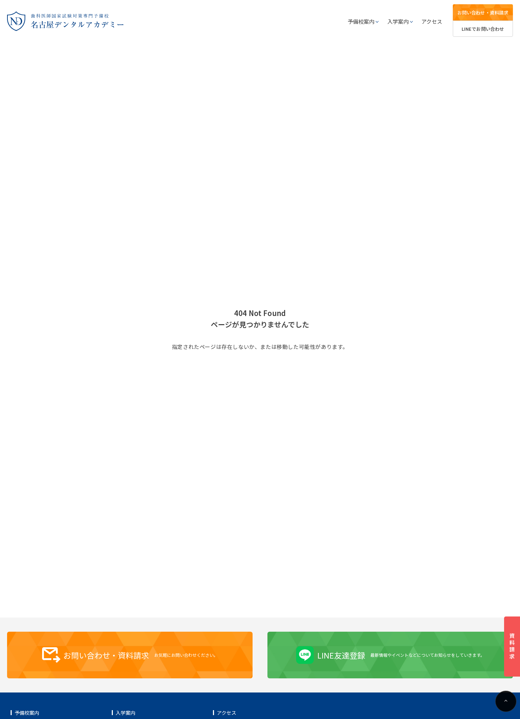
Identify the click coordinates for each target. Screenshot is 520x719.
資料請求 (512, 646)
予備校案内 (361, 21)
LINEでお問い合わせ (483, 28)
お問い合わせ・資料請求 (482, 12)
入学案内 (398, 21)
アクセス (431, 21)
